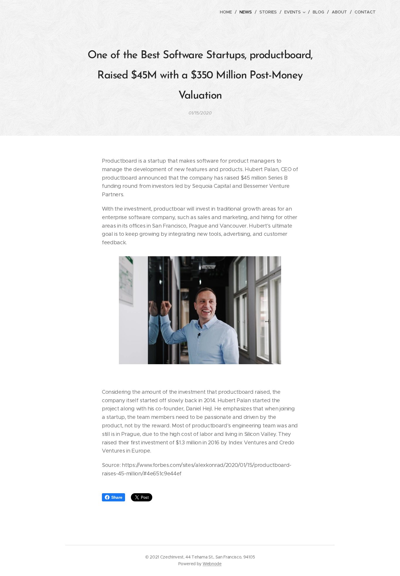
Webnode (212, 563)
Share (116, 497)
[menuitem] (227, 12)
